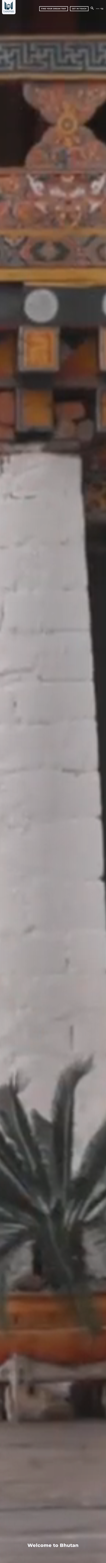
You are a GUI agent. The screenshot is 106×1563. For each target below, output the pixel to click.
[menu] (102, 9)
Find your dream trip (53, 9)
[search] (92, 9)
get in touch (79, 9)
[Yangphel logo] (9, 8)
